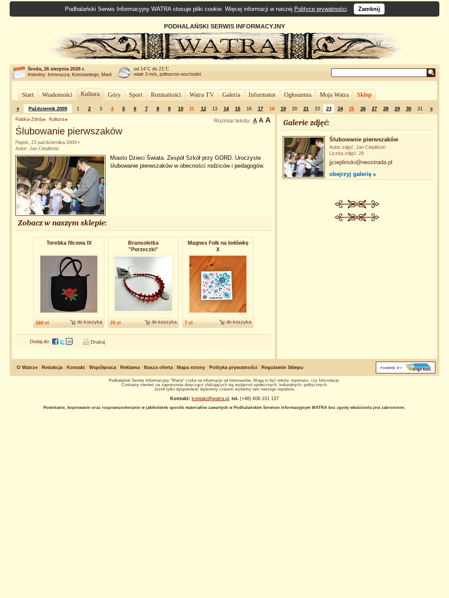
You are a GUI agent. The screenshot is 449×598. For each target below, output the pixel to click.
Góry (114, 94)
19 (283, 108)
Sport (136, 94)
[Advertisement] (357, 287)
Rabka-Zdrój (28, 119)
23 (328, 108)
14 (226, 108)
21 (306, 108)
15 (237, 108)
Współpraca (102, 367)
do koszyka (89, 321)
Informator (262, 94)
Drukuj (98, 342)
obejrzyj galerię (350, 174)
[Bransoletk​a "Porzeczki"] (143, 315)
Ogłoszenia (297, 94)
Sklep (364, 94)
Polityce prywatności (320, 9)
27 (374, 108)
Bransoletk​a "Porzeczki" (143, 246)
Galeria (231, 94)
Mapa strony (191, 367)
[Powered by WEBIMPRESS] (405, 371)
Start (28, 94)
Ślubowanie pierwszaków (363, 139)
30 (408, 108)
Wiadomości (57, 94)
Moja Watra (334, 94)
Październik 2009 (48, 108)
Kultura (90, 94)
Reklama (130, 367)
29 (397, 108)
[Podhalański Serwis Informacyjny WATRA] (224, 58)
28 (385, 108)
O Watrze (27, 367)
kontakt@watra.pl (210, 398)
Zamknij (369, 9)
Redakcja (52, 367)
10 (180, 108)
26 (363, 108)
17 (260, 108)
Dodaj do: (40, 341)
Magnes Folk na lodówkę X (218, 246)
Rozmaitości (166, 94)
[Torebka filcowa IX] (69, 315)
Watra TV (201, 94)
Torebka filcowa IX (69, 243)
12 (203, 108)
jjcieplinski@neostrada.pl (360, 162)
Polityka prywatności (233, 367)
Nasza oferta (158, 367)
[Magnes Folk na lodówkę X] (218, 315)
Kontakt (76, 367)
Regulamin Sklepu (282, 367)
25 (351, 108)
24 (340, 108)
